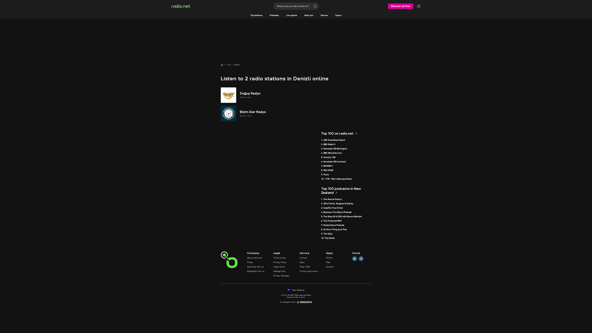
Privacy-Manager (281, 276)
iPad (328, 262)
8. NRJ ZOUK (327, 170)
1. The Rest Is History (331, 199)
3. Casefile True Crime (332, 208)
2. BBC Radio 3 (328, 144)
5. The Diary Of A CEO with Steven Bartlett (341, 217)
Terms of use (279, 258)
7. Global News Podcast (332, 225)
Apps (302, 262)
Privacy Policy (279, 262)
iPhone (329, 258)
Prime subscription (309, 271)
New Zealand (297, 290)
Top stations (256, 15)
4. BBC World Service (331, 153)
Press (250, 262)
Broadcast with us (255, 271)
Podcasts (274, 15)
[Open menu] (419, 6)
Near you (308, 15)
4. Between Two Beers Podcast (336, 212)
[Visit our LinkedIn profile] (354, 258)
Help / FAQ (305, 267)
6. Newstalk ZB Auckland (333, 162)
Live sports (291, 15)
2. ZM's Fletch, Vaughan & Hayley (337, 204)
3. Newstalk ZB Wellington (334, 149)
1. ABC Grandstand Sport (333, 140)
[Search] (315, 6)
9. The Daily (327, 234)
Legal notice (279, 267)
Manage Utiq (279, 271)
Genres (324, 15)
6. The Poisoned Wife (331, 221)
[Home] (222, 65)
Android (329, 267)
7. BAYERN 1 (327, 166)
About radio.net (254, 258)
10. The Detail (328, 238)
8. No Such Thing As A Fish (334, 229)
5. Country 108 (328, 157)
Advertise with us (255, 267)
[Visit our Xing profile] (361, 258)
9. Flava (325, 175)
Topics (338, 15)
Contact (303, 258)
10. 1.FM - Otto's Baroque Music (336, 179)
